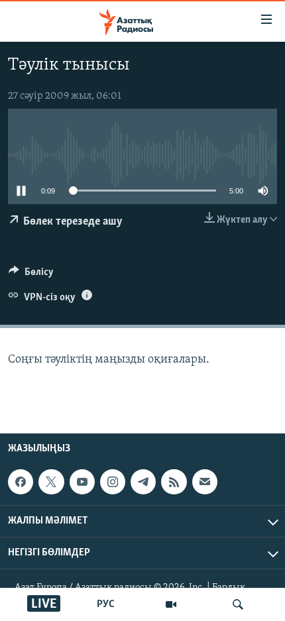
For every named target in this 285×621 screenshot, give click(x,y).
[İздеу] (238, 604)
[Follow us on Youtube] (82, 481)
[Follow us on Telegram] (143, 481)
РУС (106, 604)
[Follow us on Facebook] (20, 481)
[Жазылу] (204, 481)
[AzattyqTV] (171, 604)
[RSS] (173, 481)
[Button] (31, 275)
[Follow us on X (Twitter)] (51, 481)
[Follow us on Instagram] (112, 481)
